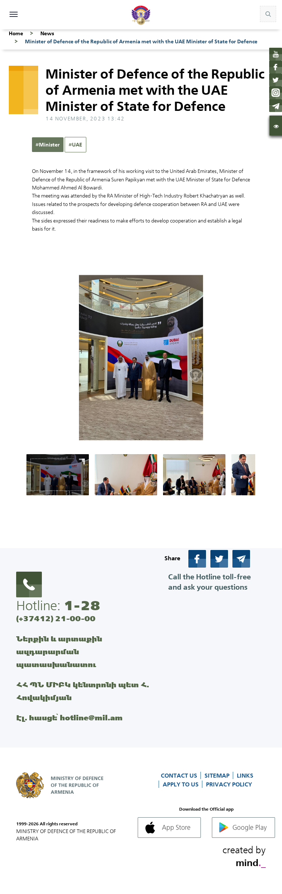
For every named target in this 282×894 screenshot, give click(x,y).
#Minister (48, 144)
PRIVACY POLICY (229, 784)
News (47, 33)
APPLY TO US (181, 784)
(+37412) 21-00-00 (55, 618)
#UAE (75, 144)
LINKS (245, 775)
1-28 (82, 605)
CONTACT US (180, 775)
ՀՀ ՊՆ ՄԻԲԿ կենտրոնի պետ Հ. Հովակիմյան (82, 691)
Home (16, 33)
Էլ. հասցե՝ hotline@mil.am (69, 717)
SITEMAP (218, 775)
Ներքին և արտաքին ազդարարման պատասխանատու (59, 651)
